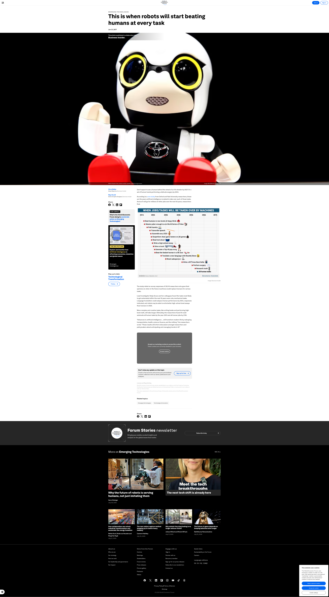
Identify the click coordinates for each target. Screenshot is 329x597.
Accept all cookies (314, 588)
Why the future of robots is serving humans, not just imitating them (130, 494)
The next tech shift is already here (189, 492)
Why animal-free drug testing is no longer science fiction (178, 527)
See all (218, 452)
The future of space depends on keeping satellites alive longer (206, 527)
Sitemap (164, 589)
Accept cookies (164, 351)
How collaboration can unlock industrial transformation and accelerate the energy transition (120, 528)
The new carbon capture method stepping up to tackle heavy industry (149, 528)
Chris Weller (112, 189)
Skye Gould (112, 195)
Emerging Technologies (118, 12)
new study (151, 196)
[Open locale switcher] (2, 592)
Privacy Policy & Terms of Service (164, 586)
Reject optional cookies (313, 583)
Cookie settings (314, 592)
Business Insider (116, 37)
